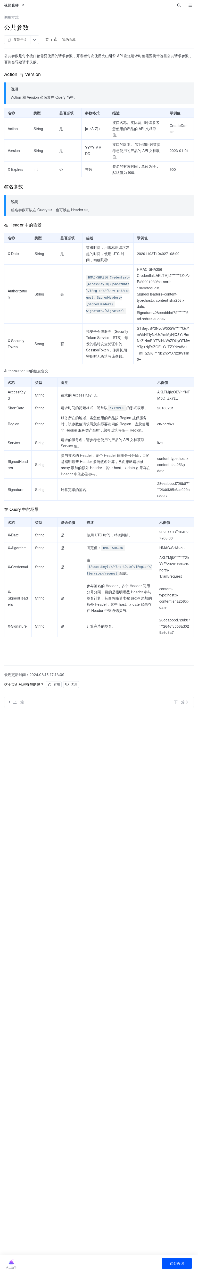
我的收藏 (69, 39)
